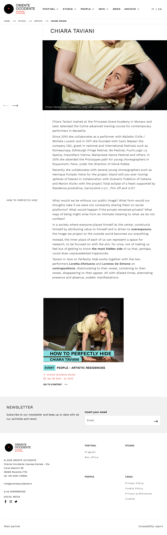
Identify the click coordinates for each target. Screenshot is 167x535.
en (160, 9)
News (117, 9)
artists (38, 21)
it (153, 9)
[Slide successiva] (15, 105)
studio (22, 21)
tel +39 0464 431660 (15, 476)
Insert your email (96, 412)
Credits (130, 499)
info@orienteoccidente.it (18, 483)
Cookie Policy (134, 488)
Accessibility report (150, 526)
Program (90, 452)
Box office (91, 457)
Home (7, 21)
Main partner (12, 526)
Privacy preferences (138, 493)
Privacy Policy (134, 483)
